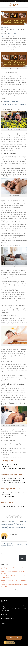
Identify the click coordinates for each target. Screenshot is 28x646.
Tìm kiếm (3, 554)
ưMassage (3, 37)
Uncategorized (4, 27)
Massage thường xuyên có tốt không (8, 524)
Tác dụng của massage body (15, 526)
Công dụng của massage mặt (19, 523)
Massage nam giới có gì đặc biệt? (11, 101)
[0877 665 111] (5, 642)
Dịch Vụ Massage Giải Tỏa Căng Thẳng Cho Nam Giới (7, 545)
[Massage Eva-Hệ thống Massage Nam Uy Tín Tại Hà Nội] (14, 4)
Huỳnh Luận (15, 33)
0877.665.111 (6, 614)
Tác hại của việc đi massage (17, 527)
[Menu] (2, 4)
